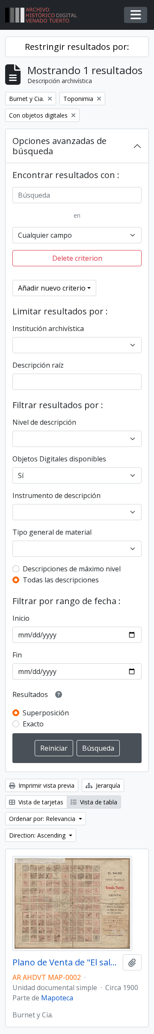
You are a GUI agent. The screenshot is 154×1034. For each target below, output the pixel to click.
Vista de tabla (97, 802)
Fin (17, 655)
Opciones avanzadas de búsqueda (59, 146)
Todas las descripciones (61, 580)
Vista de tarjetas (40, 802)
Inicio (21, 618)
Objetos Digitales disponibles (59, 459)
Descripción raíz (38, 365)
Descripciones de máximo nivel (72, 568)
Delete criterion (77, 258)
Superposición (46, 712)
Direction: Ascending (38, 835)
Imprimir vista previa (45, 785)
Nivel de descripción (44, 422)
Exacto (33, 724)
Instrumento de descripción (56, 495)
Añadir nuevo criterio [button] (52, 288)
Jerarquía (107, 785)
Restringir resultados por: (77, 46)
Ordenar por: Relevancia (43, 819)
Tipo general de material (52, 532)
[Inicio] (44, 15)
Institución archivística (48, 328)
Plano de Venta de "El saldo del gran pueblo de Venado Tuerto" (65, 962)
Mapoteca (57, 997)
